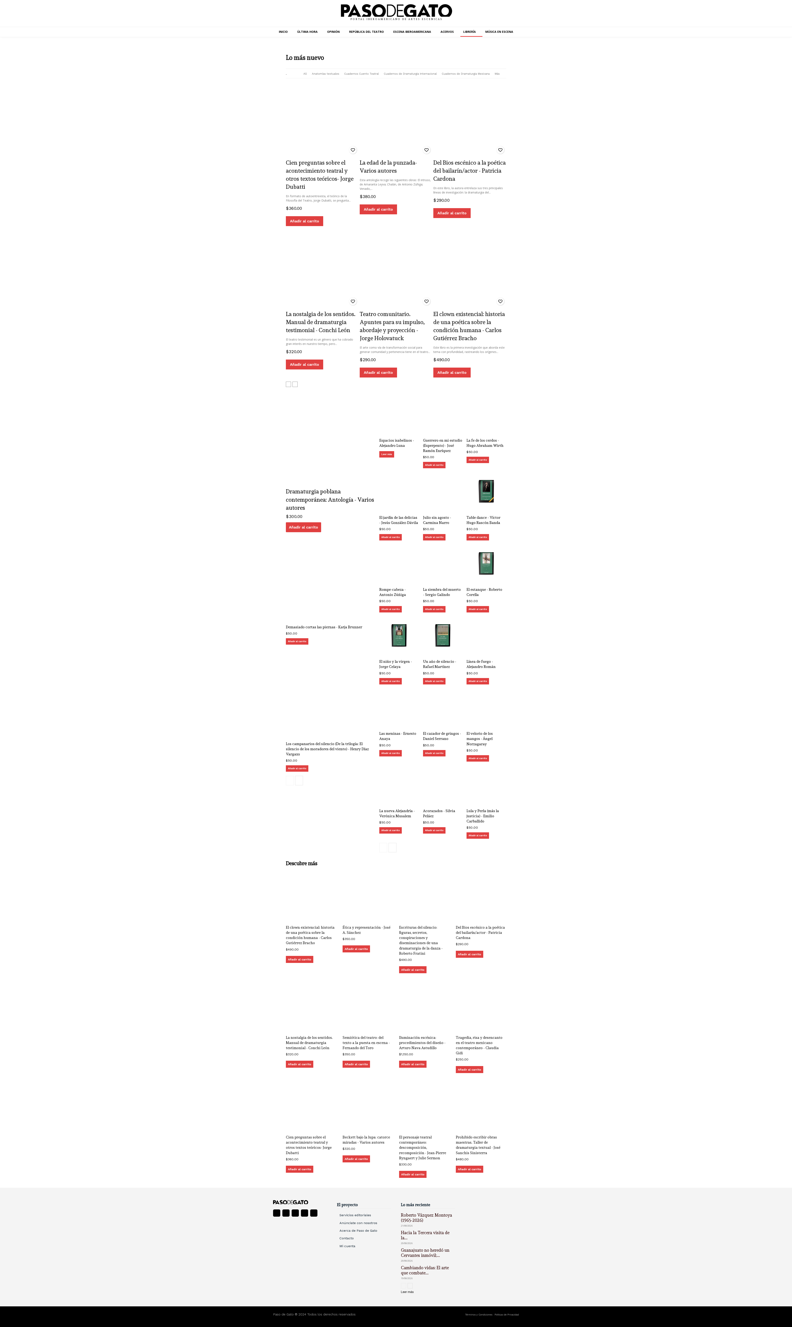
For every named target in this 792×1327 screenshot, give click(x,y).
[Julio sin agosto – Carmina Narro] (443, 492)
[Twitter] (304, 1213)
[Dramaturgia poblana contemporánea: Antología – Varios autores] (330, 440)
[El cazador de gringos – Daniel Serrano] (443, 708)
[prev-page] (288, 384)
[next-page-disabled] (295, 384)
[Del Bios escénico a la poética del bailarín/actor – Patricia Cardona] (469, 119)
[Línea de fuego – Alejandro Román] (486, 636)
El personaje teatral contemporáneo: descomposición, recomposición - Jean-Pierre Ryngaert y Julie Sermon (422, 1147)
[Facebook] (276, 1213)
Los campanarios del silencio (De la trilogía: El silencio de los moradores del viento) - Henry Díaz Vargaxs (327, 749)
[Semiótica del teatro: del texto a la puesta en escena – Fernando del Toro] (368, 1006)
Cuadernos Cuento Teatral (361, 73)
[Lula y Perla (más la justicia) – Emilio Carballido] (486, 785)
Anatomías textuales (325, 73)
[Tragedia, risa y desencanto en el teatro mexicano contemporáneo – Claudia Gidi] (481, 1006)
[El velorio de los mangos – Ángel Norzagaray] (486, 708)
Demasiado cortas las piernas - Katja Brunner (324, 627)
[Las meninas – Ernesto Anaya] (399, 708)
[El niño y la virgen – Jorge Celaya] (399, 636)
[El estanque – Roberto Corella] (486, 564)
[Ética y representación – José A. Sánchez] (368, 896)
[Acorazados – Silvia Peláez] (443, 785)
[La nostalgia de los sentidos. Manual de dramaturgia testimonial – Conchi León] (322, 270)
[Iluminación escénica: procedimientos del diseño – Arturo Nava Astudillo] (424, 1006)
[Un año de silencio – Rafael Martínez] (443, 636)
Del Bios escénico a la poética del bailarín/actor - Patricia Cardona (469, 170)
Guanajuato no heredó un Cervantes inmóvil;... (425, 1253)
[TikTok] (295, 1213)
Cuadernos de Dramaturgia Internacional (410, 73)
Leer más (386, 454)
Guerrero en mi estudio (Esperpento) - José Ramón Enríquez (442, 445)
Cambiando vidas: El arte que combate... (425, 1270)
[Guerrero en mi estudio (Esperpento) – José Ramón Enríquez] (443, 415)
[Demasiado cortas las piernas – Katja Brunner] (330, 577)
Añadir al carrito (304, 221)
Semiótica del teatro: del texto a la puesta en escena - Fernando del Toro (366, 1042)
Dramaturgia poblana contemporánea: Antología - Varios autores (330, 499)
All (305, 73)
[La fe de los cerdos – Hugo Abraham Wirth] (486, 415)
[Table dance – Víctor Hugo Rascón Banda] (486, 492)
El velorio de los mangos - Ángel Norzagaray (480, 738)
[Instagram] (286, 1213)
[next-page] (299, 780)
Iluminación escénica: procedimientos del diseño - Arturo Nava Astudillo (422, 1042)
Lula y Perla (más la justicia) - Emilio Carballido (483, 816)
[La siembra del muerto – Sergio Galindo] (443, 564)
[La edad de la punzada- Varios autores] (396, 119)
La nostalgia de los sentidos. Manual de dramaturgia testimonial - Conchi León (320, 322)
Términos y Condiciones (479, 1314)
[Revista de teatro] (300, 1202)
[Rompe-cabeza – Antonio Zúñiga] (399, 564)
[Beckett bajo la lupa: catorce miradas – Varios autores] (368, 1106)
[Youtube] (313, 1213)
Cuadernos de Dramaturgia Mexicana (466, 73)
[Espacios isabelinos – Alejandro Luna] (399, 415)
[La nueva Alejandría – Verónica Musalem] (399, 785)
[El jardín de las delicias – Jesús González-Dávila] (399, 492)
